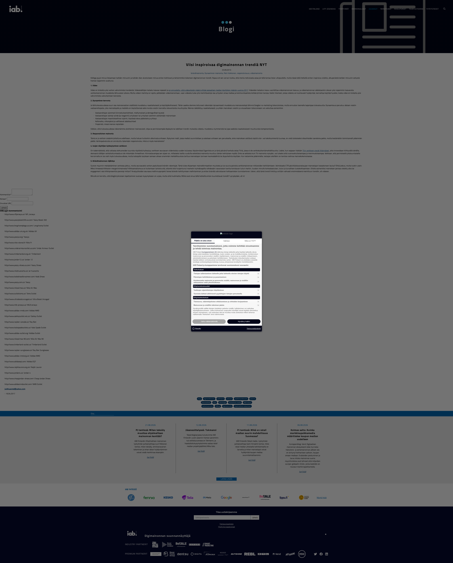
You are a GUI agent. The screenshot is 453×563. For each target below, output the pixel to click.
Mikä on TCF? (250, 241)
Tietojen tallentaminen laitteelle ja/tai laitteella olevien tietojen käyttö (221, 274)
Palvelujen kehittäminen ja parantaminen (210, 277)
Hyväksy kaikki (244, 322)
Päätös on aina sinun (203, 241)
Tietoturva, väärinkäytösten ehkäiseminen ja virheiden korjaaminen (221, 302)
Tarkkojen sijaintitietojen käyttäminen (209, 290)
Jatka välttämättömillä (209, 322)
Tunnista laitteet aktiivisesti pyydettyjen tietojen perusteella (218, 294)
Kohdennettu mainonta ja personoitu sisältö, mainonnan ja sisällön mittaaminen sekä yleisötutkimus (221, 281)
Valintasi (226, 241)
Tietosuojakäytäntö (254, 329)
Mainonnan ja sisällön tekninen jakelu (209, 305)
